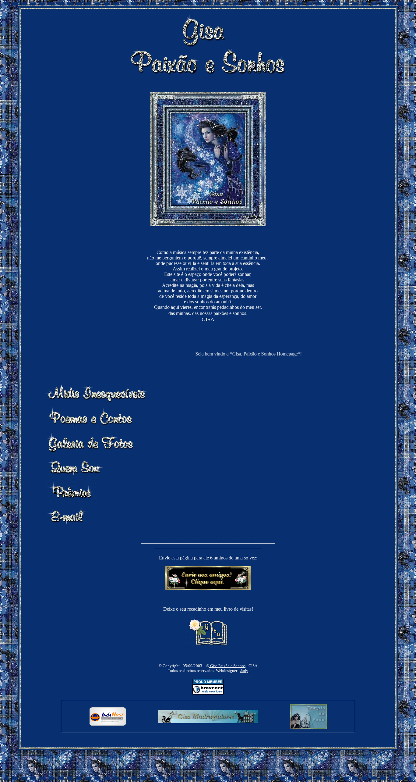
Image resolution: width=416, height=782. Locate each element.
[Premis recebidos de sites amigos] (71, 499)
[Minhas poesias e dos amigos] (89, 425)
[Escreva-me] (67, 524)
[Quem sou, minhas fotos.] (75, 475)
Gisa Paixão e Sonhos (227, 665)
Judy (244, 670)
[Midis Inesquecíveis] (97, 401)
